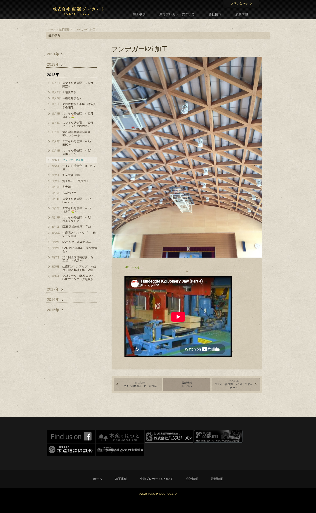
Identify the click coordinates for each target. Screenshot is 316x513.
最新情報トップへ (187, 384)
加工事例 (139, 14)
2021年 (53, 54)
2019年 (53, 64)
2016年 (53, 299)
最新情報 (241, 14)
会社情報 (215, 14)
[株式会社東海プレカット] (78, 10)
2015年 (53, 310)
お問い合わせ (239, 3)
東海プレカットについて (177, 14)
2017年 (53, 289)
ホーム (97, 479)
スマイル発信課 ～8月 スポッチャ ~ (233, 384)
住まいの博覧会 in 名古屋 (140, 384)
